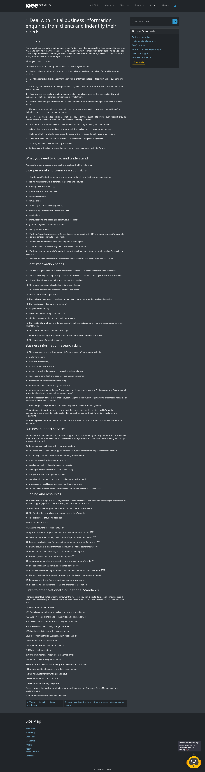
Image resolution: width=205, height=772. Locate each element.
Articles (153, 5)
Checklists (124, 5)
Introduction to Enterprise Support (147, 49)
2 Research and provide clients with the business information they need (94, 703)
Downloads (139, 62)
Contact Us (30, 755)
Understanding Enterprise (144, 41)
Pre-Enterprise (138, 45)
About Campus (32, 751)
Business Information (141, 57)
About (165, 5)
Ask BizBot (95, 5)
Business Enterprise (141, 37)
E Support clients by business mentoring (41, 703)
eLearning (109, 5)
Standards (139, 5)
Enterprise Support (140, 53)
